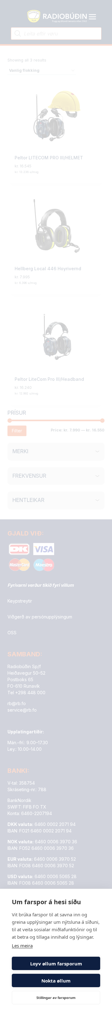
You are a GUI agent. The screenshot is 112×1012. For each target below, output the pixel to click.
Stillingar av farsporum (56, 997)
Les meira (22, 945)
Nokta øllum (56, 981)
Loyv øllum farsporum (56, 963)
